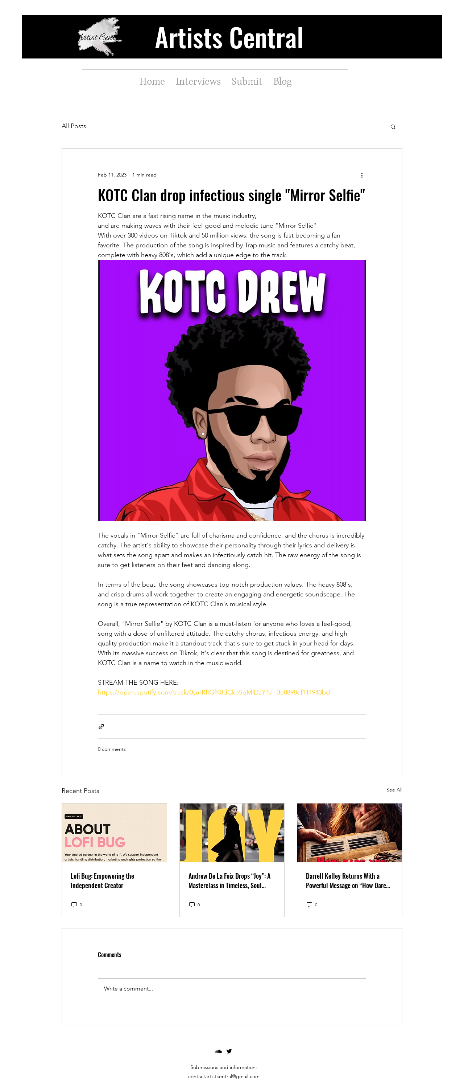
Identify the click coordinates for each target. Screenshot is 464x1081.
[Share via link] (101, 726)
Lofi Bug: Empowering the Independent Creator (102, 880)
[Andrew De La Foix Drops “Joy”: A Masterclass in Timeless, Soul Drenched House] (232, 832)
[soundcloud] (218, 1051)
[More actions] (361, 174)
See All (394, 789)
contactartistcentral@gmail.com (224, 1076)
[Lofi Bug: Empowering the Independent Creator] (114, 832)
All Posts (74, 126)
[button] (393, 126)
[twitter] (229, 1051)
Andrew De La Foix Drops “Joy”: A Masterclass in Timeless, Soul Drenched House (229, 880)
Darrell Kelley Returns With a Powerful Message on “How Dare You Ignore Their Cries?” (346, 880)
